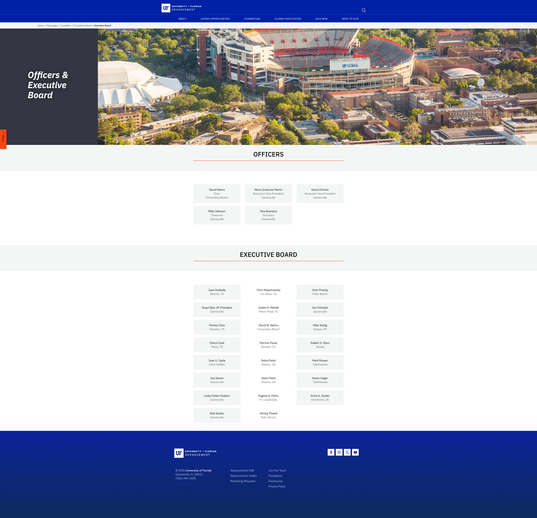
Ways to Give (350, 18)
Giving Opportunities (215, 18)
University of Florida (198, 470)
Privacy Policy (277, 486)
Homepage (51, 25)
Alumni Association (288, 18)
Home (41, 25)
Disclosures (275, 481)
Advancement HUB (242, 470)
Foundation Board (83, 25)
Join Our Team (277, 470)
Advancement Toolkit (243, 476)
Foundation (252, 18)
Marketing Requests (242, 481)
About (182, 18)
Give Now (321, 18)
